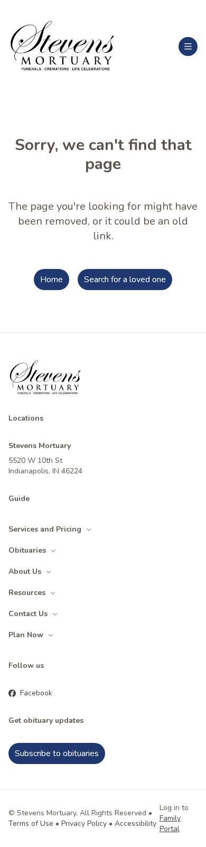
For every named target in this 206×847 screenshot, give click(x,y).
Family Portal (170, 823)
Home (51, 279)
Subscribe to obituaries (57, 753)
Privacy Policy (84, 823)
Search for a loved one (125, 279)
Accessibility (135, 823)
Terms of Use (30, 823)
